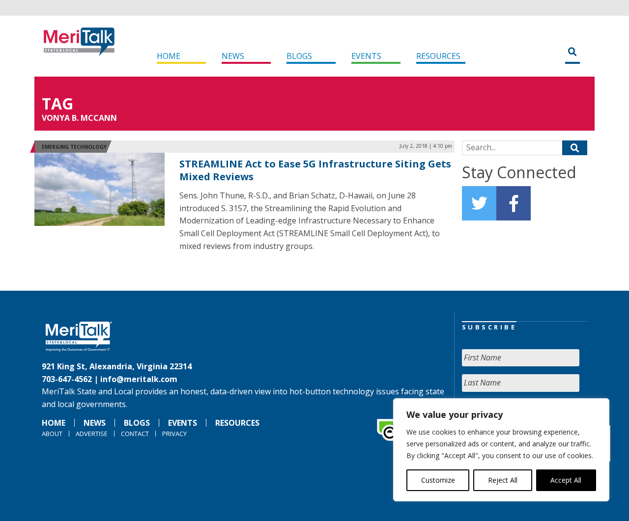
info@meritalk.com (138, 379)
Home (168, 56)
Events (366, 56)
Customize (438, 480)
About (52, 433)
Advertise (92, 433)
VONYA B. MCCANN (79, 117)
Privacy (174, 433)
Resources (438, 56)
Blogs (299, 56)
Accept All (565, 480)
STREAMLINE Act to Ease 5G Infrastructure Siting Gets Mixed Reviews (315, 170)
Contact (135, 433)
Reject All (502, 480)
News (233, 56)
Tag (57, 103)
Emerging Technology (74, 146)
